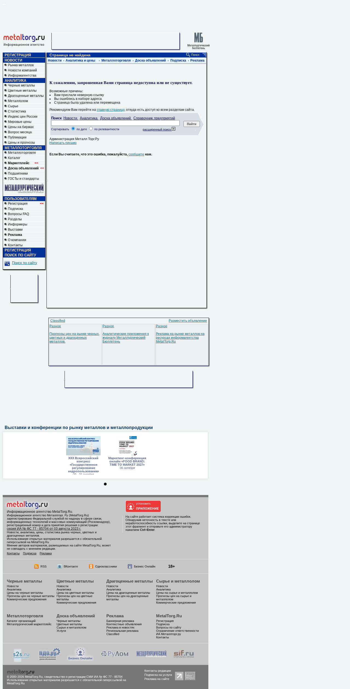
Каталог (14, 158)
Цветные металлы (22, 90)
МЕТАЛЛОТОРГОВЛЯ (23, 148)
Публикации (17, 137)
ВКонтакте (71, 566)
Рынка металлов (21, 65)
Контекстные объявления (124, 624)
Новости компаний (22, 70)
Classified (57, 321)
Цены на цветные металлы (75, 592)
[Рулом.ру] (114, 660)
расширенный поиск (157, 129)
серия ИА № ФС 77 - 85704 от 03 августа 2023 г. (44, 529)
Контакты (15, 245)
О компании (17, 240)
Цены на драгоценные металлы (128, 592)
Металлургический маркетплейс (29, 624)
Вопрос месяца (20, 132)
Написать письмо (63, 143)
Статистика (17, 111)
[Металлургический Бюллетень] (151, 660)
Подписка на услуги (158, 674)
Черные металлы (21, 85)
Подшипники (18, 173)
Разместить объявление (188, 321)
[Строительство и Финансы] (184, 660)
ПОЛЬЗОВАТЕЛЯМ (21, 199)
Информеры (17, 224)
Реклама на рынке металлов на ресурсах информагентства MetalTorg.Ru (180, 337)
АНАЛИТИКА (15, 81)
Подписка (15, 209)
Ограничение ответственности (177, 630)
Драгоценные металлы (26, 96)
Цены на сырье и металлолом (177, 592)
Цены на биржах (21, 127)
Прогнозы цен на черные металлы (30, 596)
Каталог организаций (21, 621)
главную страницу (110, 110)
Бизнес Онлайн (144, 566)
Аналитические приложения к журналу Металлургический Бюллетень (126, 337)
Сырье (13, 106)
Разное (55, 326)
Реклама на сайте (156, 679)
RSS (43, 566)
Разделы (15, 219)
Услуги (61, 630)
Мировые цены (19, 122)
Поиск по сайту (24, 263)
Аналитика (89, 118)
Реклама (197, 60)
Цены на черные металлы (25, 592)
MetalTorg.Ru (169, 615)
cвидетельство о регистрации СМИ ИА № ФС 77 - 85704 (83, 676)
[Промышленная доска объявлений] (50, 660)
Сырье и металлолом (178, 581)
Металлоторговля (22, 153)
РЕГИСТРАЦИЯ (18, 55)
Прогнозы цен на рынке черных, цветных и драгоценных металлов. (74, 337)
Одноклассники (106, 566)
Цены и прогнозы (21, 142)
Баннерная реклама (120, 621)
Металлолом (18, 101)
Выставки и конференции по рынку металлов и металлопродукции (79, 427)
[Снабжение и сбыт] (22, 661)
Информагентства (22, 75)
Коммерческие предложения (26, 599)
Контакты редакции (157, 670)
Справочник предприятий (154, 118)
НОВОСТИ (13, 60)
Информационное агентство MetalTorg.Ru (39, 512)
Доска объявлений (150, 60)
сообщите (136, 154)
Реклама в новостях (120, 627)
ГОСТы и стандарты (23, 179)
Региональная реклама (122, 630)
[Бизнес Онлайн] (80, 660)
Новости (55, 60)
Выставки (15, 229)
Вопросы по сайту (168, 627)
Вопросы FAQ (18, 214)
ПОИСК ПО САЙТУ (20, 255)
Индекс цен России (22, 116)
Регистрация (26, 203)
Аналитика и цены (80, 60)
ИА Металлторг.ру (168, 634)
